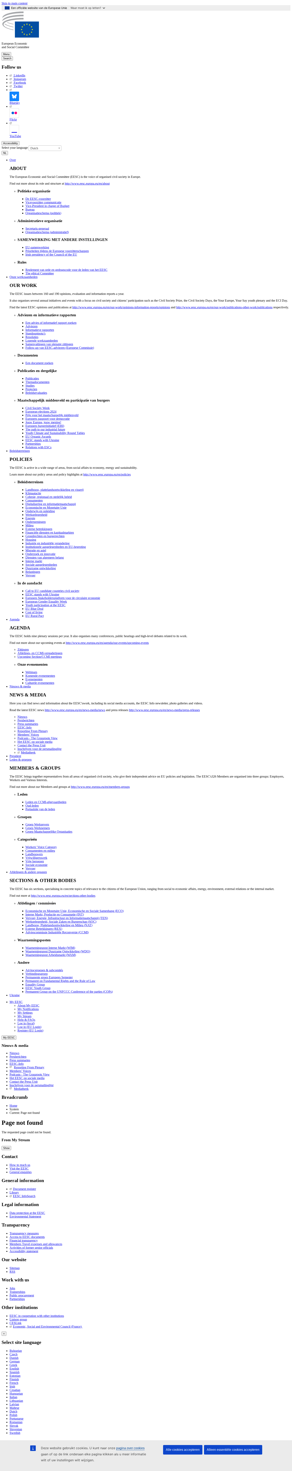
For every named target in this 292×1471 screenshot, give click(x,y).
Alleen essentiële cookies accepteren (233, 1449)
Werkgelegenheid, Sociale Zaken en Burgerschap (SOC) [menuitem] (60, 921)
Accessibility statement (24, 1251)
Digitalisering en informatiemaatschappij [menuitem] (50, 504)
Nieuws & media (20, 686)
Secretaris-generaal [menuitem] (37, 228)
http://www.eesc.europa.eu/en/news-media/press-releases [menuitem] (164, 710)
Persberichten (18, 1056)
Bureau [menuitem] (30, 209)
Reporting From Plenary (29, 1067)
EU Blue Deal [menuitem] (34, 608)
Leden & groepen (21, 759)
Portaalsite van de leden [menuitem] (40, 809)
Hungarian (16, 1393)
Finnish (14, 1379)
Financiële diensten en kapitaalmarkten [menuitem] (49, 532)
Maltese (14, 1408)
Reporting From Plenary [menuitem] (32, 731)
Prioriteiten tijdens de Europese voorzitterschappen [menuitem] (57, 251)
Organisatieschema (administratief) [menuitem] (47, 232)
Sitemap (15, 1268)
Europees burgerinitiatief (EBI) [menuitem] (44, 426)
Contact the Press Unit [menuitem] (31, 745)
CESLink (15, 1323)
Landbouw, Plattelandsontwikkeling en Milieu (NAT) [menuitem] (58, 925)
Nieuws (14, 1053)
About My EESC (28, 1005)
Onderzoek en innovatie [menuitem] (40, 554)
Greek (13, 1365)
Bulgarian (16, 1350)
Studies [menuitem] (30, 385)
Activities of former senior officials (31, 1247)
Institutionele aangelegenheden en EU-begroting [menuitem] (55, 547)
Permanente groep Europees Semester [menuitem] (49, 977)
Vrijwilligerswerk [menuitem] (36, 857)
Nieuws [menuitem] (22, 716)
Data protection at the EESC (27, 1213)
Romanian (16, 1422)
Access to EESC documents (27, 1237)
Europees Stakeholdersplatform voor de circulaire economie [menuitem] (62, 598)
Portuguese (16, 1418)
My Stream (24, 1016)
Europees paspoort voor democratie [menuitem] (47, 418)
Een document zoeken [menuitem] (39, 363)
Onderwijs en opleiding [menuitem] (40, 511)
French (14, 1383)
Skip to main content (14, 3)
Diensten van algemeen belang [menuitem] (44, 557)
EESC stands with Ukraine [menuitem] (42, 440)
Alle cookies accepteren (183, 1449)
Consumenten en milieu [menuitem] (40, 850)
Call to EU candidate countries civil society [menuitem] (52, 591)
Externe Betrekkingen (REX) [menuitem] (43, 928)
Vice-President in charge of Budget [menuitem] (47, 206)
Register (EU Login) (30, 1030)
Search (7, 58)
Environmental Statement (25, 1216)
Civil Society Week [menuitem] (37, 408)
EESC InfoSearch (24, 1196)
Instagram (20, 79)
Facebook (20, 82)
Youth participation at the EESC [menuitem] (45, 605)
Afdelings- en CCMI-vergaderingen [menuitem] (39, 653)
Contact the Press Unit (24, 1081)
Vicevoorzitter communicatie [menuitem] (43, 202)
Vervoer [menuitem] (30, 575)
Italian (13, 1397)
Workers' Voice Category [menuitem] (41, 847)
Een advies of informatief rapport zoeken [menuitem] (50, 322)
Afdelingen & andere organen (28, 872)
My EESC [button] (16, 1002)
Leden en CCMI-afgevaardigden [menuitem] (45, 802)
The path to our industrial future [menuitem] (45, 429)
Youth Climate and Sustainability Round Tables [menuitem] (55, 433)
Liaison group (18, 1319)
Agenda (14, 619)
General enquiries (21, 1172)
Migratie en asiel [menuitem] (35, 550)
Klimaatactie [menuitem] (33, 493)
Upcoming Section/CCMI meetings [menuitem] (39, 656)
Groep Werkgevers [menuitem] (37, 824)
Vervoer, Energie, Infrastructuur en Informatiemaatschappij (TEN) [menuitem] (66, 918)
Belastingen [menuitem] (32, 571)
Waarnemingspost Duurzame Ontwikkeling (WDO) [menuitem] (57, 951)
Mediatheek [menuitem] (28, 752)
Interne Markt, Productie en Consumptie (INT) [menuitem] (54, 914)
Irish (12, 1386)
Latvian (14, 1404)
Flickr (13, 119)
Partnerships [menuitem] (33, 443)
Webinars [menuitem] (31, 672)
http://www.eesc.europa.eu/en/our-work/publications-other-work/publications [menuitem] (224, 307)
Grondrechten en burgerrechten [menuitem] (45, 536)
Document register (24, 1189)
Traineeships (17, 1292)
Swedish (15, 1433)
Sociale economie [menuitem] (36, 865)
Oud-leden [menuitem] (32, 805)
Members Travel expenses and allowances (36, 1244)
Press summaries (20, 1060)
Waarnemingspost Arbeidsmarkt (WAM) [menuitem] (50, 955)
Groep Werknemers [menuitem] (37, 828)
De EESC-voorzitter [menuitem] (38, 198)
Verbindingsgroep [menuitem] (36, 973)
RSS (12, 1271)
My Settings (25, 1012)
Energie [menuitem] (30, 518)
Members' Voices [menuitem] (28, 734)
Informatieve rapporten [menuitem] (39, 330)
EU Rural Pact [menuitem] (34, 616)
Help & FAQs (26, 1019)
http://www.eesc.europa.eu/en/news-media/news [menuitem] (75, 710)
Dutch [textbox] (34, 148)
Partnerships (17, 1299)
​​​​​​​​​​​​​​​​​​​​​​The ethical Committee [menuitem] (39, 273)
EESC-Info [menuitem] (24, 727)
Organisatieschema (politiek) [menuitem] (43, 213)
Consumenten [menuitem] (34, 500)
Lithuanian (16, 1400)
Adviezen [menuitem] (31, 326)
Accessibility (10, 143)
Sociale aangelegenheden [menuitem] (41, 564)
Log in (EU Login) (29, 1027)
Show (6, 1148)
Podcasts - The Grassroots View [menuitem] (37, 738)
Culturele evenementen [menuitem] (39, 683)
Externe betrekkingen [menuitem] (38, 529)
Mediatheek (21, 1088)
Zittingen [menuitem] (23, 649)
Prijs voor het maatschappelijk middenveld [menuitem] (51, 415)
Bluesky (15, 103)
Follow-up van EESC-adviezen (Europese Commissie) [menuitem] (59, 347)
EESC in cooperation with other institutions (37, 1316)
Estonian (15, 1375)
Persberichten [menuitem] (25, 720)
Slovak (14, 1425)
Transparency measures (24, 1233)
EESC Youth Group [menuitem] (37, 988)
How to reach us (20, 1165)
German (15, 1361)
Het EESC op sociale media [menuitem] (34, 741)
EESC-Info (17, 1063)
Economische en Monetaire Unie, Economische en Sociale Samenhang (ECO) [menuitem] (74, 911)
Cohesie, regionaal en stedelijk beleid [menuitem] (48, 497)
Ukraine (15, 995)
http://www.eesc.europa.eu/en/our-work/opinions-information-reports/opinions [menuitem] (121, 307)
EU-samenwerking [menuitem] (37, 247)
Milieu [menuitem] (29, 525)
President (15, 756)
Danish (14, 1358)
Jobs (12, 1288)
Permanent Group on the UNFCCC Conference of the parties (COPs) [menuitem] (69, 991)
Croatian (15, 1390)
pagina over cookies (130, 1448)
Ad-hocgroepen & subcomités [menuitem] (44, 970)
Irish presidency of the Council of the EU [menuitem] (51, 254)
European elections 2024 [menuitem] (40, 411)
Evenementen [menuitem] (34, 679)
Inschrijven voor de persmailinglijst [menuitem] (39, 749)
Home (13, 1105)
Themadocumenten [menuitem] (37, 382)
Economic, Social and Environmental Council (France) (47, 1326)
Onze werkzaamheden (24, 277)
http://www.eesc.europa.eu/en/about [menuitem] (87, 183)
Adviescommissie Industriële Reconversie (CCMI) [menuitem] (57, 932)
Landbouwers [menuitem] (34, 854)
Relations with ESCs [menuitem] (38, 447)
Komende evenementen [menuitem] (40, 675)
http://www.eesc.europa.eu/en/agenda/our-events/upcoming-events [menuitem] (107, 642)
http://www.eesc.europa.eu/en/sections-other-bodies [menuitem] (63, 895)
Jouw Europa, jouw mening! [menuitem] (43, 422)
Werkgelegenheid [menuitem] (36, 514)
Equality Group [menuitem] (35, 984)
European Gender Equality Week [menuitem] (46, 601)
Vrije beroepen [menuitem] (34, 861)
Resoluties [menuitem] (31, 337)
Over (13, 160)
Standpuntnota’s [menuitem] (35, 333)
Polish (13, 1415)
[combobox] (45, 148)
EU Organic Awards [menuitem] (38, 436)
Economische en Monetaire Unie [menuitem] (46, 507)
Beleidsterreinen (20, 451)
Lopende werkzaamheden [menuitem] (41, 340)
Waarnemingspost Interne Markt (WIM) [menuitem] (50, 947)
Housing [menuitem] (30, 539)
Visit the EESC (19, 1168)
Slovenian (16, 1429)
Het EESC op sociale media (27, 1078)
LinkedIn (19, 75)
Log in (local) (26, 1023)
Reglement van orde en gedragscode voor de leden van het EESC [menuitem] (66, 269)
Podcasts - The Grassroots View (30, 1074)
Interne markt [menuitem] (33, 561)
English (14, 1368)
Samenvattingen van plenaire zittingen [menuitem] (49, 344)
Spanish (14, 1372)
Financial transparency (24, 1240)
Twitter (18, 86)
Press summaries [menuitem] (27, 724)
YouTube (15, 136)
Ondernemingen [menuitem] (35, 522)
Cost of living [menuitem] (34, 612)
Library (14, 1192)
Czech (13, 1354)
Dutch (13, 1411)
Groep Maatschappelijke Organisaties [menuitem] (48, 831)
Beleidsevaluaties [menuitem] (36, 392)
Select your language (15, 147)
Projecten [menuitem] (31, 389)
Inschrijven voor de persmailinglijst (31, 1085)
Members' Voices (20, 1071)
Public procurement (22, 1295)
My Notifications (28, 1009)
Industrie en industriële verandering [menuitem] (47, 543)
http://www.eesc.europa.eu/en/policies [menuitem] (107, 474)
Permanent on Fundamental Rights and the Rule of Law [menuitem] (60, 981)
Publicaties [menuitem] (32, 378)
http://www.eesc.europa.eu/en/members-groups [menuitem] (100, 786)
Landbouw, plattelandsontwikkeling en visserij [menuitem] (54, 489)
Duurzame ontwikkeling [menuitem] (40, 568)
